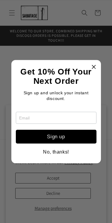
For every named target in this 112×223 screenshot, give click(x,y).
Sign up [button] (56, 136)
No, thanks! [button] (56, 151)
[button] (94, 66)
